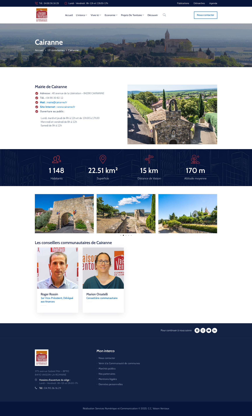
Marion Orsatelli (97, 294)
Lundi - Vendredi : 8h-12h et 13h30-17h (88, 3)
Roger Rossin (49, 294)
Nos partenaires (107, 373)
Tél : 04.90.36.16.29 (49, 3)
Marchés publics (107, 368)
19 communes (56, 50)
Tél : (50, 388)
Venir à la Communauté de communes (119, 363)
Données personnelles (111, 384)
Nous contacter (107, 358)
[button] (38, 213)
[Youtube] (208, 330)
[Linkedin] (214, 330)
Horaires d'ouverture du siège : (55, 379)
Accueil (69, 15)
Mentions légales (108, 379)
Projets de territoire (131, 15)
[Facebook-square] (197, 330)
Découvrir (153, 15)
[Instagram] (202, 330)
